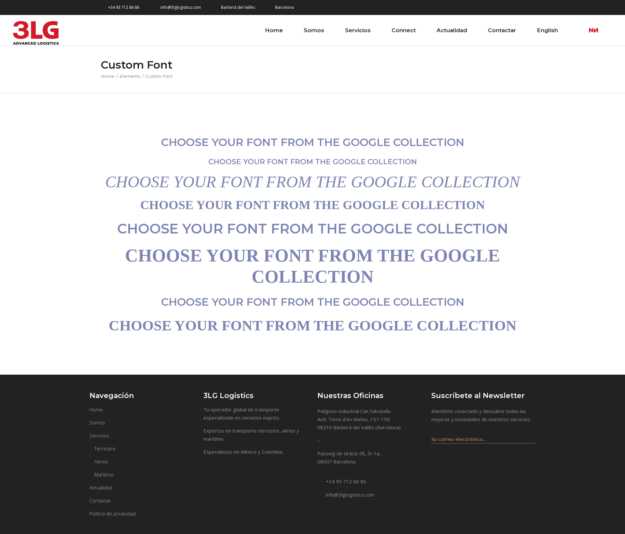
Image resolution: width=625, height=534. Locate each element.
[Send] (531, 436)
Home (107, 76)
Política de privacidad (113, 513)
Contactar (100, 500)
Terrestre (105, 448)
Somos (97, 422)
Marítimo (104, 474)
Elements (129, 76)
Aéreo (101, 461)
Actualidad (101, 487)
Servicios (99, 435)
